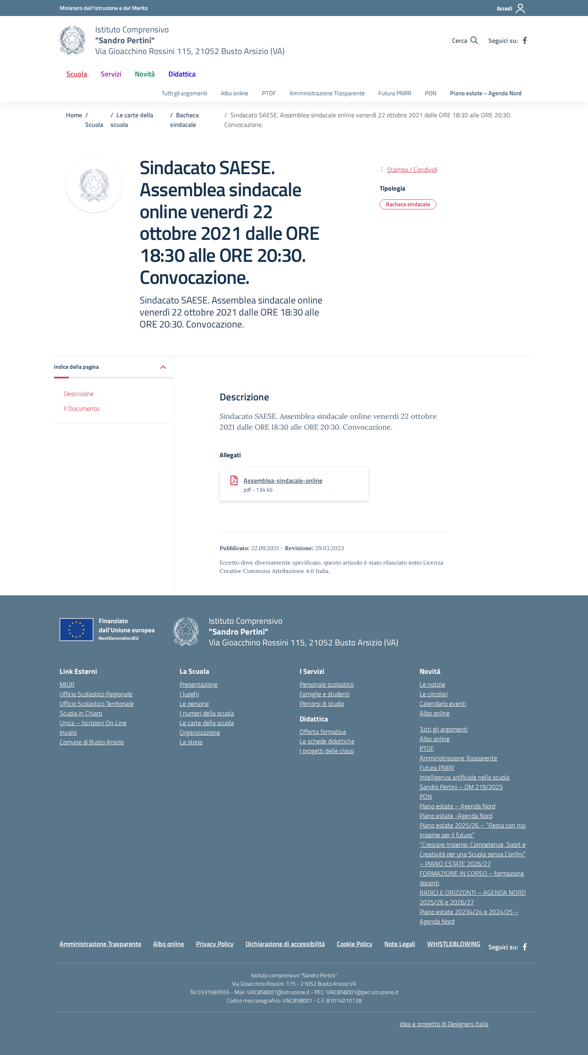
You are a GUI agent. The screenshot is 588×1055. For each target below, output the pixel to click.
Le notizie (432, 684)
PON (430, 93)
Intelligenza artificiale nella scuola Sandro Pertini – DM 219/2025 (465, 782)
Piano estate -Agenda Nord (456, 815)
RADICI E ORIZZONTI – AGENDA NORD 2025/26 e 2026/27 (473, 897)
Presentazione (199, 684)
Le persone (194, 703)
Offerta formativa (323, 731)
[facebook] (524, 40)
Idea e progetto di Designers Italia (444, 1024)
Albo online (234, 93)
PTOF (269, 93)
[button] (114, 367)
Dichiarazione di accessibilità (285, 943)
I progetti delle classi (327, 751)
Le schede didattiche (327, 741)
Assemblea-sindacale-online (283, 480)
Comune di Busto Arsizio (92, 742)
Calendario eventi (443, 703)
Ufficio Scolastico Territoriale (97, 703)
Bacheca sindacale (408, 204)
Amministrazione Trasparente (327, 93)
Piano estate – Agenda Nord (486, 93)
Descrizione (79, 393)
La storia (191, 742)
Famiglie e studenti (325, 694)
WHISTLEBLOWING (453, 943)
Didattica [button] (182, 73)
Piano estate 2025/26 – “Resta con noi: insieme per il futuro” (473, 830)
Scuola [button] (76, 73)
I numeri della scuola (207, 713)
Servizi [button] (111, 73)
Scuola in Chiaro (81, 713)
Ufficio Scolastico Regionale (96, 694)
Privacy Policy (215, 943)
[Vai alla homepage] (72, 40)
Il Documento (81, 408)
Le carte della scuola (207, 722)
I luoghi (189, 694)
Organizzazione (200, 732)
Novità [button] (145, 73)
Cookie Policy (354, 943)
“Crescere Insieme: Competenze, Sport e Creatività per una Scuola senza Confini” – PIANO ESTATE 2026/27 (473, 854)
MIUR (67, 684)
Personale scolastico (327, 684)
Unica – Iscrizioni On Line (93, 722)
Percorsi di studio (322, 703)
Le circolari (434, 694)
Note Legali (399, 943)
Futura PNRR (394, 93)
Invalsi (68, 732)
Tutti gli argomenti (184, 93)
